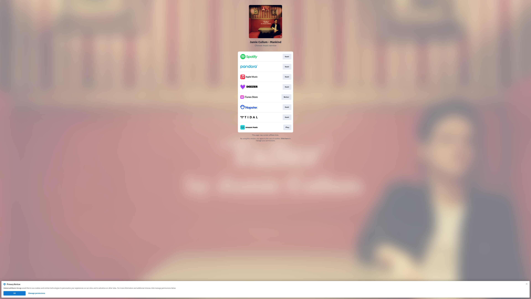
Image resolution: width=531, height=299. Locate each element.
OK (14, 293)
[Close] (527, 284)
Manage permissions (36, 293)
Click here (285, 138)
